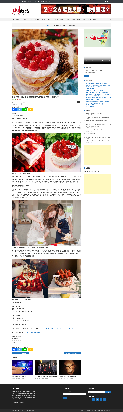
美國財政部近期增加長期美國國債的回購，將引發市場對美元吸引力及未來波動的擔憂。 (98, 125)
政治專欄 (37, 19)
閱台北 (68, 19)
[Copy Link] (30, 109)
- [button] (17, 104)
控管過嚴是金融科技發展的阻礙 (19, 376)
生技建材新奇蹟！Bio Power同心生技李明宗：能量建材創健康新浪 (21, 353)
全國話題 (43, 19)
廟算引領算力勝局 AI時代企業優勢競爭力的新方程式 (98, 92)
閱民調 (30, 19)
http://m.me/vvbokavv (32, 332)
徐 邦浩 (71, 378)
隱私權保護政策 (48, 1)
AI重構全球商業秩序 (90, 88)
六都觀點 (56, 19)
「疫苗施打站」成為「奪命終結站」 (67, 376)
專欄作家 (29, 1)
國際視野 (50, 19)
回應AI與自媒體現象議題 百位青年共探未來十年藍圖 (98, 141)
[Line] (24, 109)
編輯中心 (25, 102)
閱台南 (89, 19)
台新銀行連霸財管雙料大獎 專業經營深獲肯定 (46, 376)
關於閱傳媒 (24, 1)
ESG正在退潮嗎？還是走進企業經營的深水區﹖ (96, 90)
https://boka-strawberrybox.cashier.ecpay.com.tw (56, 328)
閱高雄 (94, 19)
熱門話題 (24, 19)
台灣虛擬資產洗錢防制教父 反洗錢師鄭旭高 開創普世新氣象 (73, 353)
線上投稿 (34, 1)
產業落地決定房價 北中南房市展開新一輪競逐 (96, 83)
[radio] (12, 341)
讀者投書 (18, 19)
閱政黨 (61, 19)
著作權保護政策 (41, 1)
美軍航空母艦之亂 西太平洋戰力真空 (94, 87)
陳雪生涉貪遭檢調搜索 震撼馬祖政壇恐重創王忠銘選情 (98, 85)
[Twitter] (19, 109)
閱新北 (73, 19)
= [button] (22, 104)
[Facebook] (14, 109)
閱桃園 (78, 19)
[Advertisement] (97, 155)
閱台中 (84, 19)
